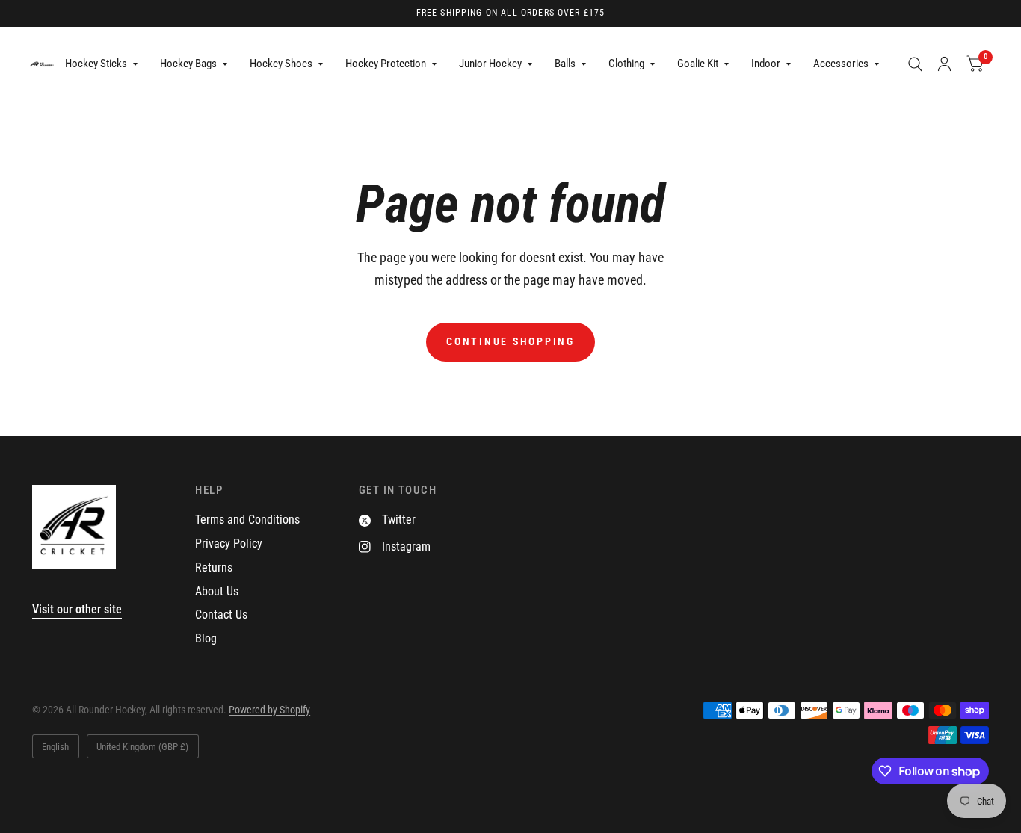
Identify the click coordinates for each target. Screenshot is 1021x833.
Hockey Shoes (281, 63)
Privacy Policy (228, 543)
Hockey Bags (188, 63)
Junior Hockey (490, 63)
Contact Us (221, 614)
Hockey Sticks (96, 63)
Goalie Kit (697, 63)
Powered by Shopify (269, 710)
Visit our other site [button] (77, 609)
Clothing (626, 63)
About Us (216, 591)
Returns (213, 567)
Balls (565, 63)
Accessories (841, 63)
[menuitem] (101, 64)
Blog (206, 638)
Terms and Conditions (247, 520)
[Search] (915, 64)
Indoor (765, 63)
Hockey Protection (385, 63)
